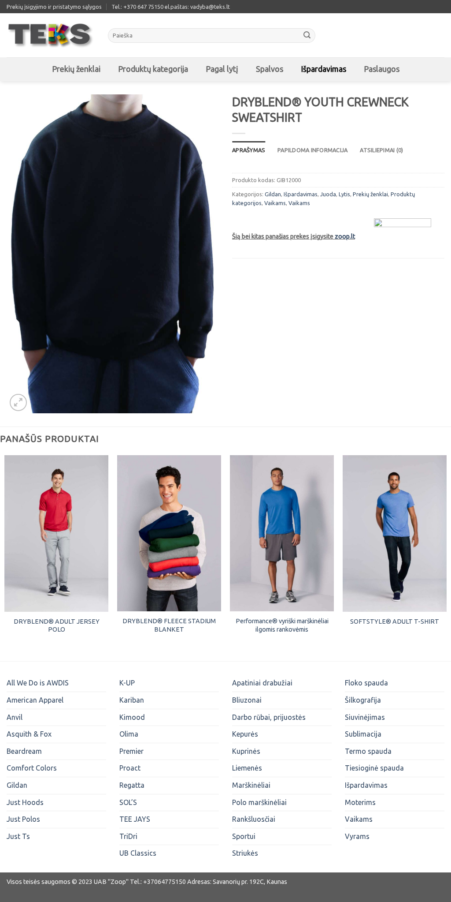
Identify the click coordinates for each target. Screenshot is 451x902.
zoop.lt (345, 236)
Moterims (360, 802)
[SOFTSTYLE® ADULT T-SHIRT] (395, 533)
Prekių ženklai (370, 194)
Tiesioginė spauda (374, 768)
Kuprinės (246, 751)
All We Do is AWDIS (38, 683)
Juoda (328, 194)
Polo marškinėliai (259, 802)
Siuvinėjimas (365, 717)
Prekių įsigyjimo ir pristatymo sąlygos (54, 7)
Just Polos (23, 819)
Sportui (243, 836)
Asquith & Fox (29, 734)
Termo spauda (368, 751)
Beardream (24, 751)
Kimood (132, 717)
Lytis (344, 194)
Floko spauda (366, 683)
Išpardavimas (301, 194)
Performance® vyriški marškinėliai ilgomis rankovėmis (282, 625)
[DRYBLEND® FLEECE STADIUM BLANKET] (169, 533)
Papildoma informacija (312, 150)
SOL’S (128, 802)
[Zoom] (18, 402)
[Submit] (306, 35)
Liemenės (247, 768)
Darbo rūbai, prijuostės (269, 717)
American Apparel (35, 700)
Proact (129, 768)
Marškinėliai (251, 785)
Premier (131, 751)
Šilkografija (363, 700)
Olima (128, 734)
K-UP (127, 683)
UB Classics (137, 853)
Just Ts (18, 836)
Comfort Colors (32, 768)
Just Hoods (25, 802)
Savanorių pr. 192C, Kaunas (250, 881)
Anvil (14, 717)
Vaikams (275, 203)
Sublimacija (363, 734)
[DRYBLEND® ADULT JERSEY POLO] (56, 533)
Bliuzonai (247, 700)
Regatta (131, 785)
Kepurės (245, 734)
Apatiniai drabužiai (262, 683)
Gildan (273, 194)
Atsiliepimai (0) (381, 150)
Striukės (245, 853)
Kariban (131, 700)
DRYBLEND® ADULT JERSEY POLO (57, 625)
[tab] (248, 150)
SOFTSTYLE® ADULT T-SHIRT (394, 621)
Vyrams (357, 836)
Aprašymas (248, 150)
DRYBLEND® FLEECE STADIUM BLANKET (169, 625)
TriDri (128, 836)
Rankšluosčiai (253, 819)
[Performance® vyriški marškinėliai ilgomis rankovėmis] (282, 533)
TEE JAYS (134, 819)
